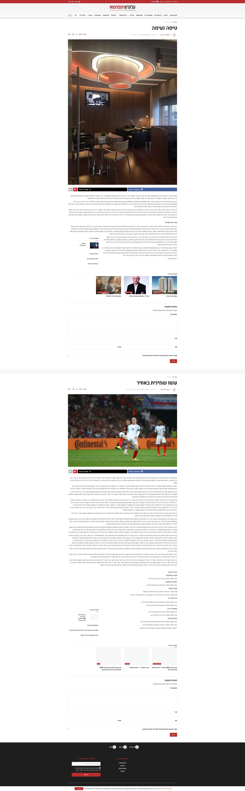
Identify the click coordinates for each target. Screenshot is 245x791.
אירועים (113, 15)
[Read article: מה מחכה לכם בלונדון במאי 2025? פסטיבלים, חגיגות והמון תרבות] (108, 657)
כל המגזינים (158, 15)
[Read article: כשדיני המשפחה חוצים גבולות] (136, 285)
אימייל (119, 347)
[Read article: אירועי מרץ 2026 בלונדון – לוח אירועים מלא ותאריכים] (164, 657)
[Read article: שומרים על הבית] (164, 285)
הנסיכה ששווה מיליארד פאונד (89, 635)
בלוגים (166, 15)
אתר (176, 347)
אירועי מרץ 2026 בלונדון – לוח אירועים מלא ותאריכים (164, 668)
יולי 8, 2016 (154, 35)
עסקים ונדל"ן (167, 22)
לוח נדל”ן (82, 15)
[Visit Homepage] (122, 8)
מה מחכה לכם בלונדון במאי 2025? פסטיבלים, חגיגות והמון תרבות (110, 668)
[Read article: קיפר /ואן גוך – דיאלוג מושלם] (136, 657)
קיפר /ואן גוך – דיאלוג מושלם (139, 667)
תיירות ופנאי (123, 15)
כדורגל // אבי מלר (164, 389)
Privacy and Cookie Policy (163, 788)
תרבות (90, 15)
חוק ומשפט (139, 15)
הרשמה (70, 1)
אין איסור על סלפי (93, 264)
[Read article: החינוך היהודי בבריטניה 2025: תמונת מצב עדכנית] (94, 617)
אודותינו (175, 1)
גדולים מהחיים (93, 254)
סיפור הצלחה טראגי (92, 259)
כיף (98, 664)
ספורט (168, 377)
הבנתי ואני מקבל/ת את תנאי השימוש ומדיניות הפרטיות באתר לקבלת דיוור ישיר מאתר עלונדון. (87, 769)
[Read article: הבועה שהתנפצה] (94, 245)
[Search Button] (75, 15)
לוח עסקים (106, 15)
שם (175, 338)
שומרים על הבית (171, 296)
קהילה (132, 15)
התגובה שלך (173, 314)
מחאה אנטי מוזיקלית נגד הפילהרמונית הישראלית (83, 630)
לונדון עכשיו (173, 15)
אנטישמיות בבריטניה (103, 292)
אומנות (127, 664)
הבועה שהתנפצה (83, 244)
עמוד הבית (174, 22)
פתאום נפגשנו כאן (92, 625)
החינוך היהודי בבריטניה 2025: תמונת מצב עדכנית (82, 617)
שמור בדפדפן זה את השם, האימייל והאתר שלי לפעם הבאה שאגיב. (159, 355)
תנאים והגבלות (122, 768)
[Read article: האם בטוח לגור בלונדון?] (108, 285)
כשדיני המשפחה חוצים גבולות (139, 296)
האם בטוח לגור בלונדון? (113, 296)
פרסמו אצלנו (168, 1)
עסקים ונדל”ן (148, 15)
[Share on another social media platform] (70, 189)
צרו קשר (162, 1)
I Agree (79, 788)
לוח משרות (98, 15)
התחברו (76, 1)
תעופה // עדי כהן (165, 35)
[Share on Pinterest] (75, 189)
